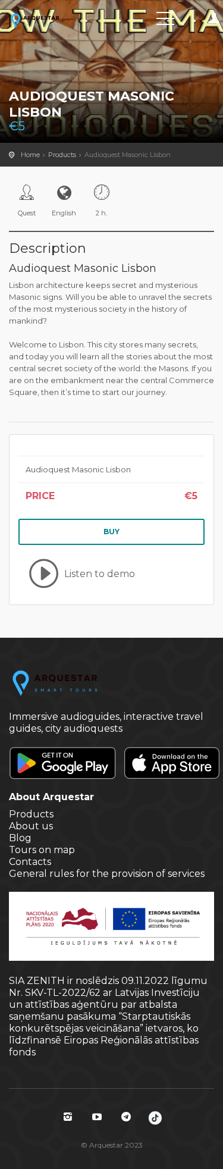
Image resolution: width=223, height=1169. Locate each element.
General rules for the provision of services (107, 873)
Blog (20, 838)
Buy (111, 531)
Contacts (30, 861)
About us (31, 826)
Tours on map (42, 849)
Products (62, 155)
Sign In (214, 18)
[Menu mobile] (165, 21)
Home (30, 155)
